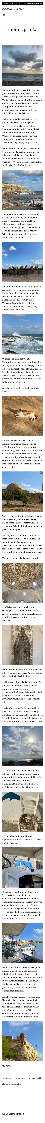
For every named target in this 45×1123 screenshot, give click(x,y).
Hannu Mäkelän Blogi (11, 1084)
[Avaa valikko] (3, 15)
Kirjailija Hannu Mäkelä (13, 9)
